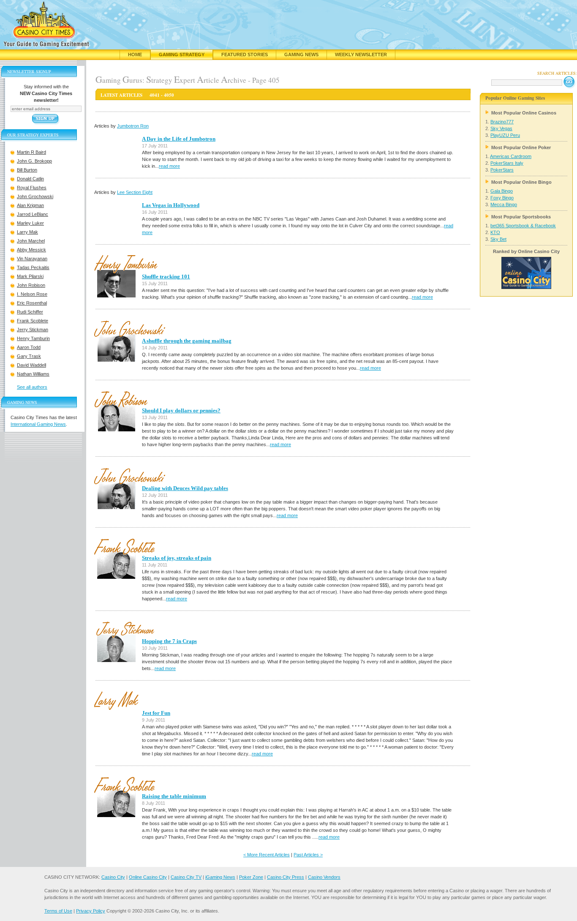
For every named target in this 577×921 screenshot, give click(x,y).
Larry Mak (27, 231)
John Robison (31, 285)
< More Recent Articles (266, 854)
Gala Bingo (501, 190)
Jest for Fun (156, 713)
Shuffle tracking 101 (166, 276)
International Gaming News (38, 424)
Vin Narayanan (32, 258)
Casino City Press (285, 877)
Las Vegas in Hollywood (170, 205)
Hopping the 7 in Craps (169, 641)
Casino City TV (186, 877)
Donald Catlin (30, 178)
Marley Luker (30, 223)
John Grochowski (35, 196)
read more (169, 166)
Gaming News (301, 54)
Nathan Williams (33, 373)
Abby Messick (31, 249)
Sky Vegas (501, 128)
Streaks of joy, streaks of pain (176, 558)
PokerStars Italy (506, 163)
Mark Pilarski (30, 276)
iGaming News (220, 877)
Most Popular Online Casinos (523, 112)
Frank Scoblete (32, 320)
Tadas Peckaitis (33, 267)
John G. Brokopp (34, 160)
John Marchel (31, 240)
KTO (495, 232)
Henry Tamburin (33, 338)
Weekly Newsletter (361, 54)
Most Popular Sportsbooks (521, 216)
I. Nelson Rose (32, 294)
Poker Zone (251, 877)
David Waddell (31, 365)
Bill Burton (27, 169)
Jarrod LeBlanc (32, 214)
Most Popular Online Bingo (521, 182)
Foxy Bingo (502, 197)
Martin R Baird (31, 152)
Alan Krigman (30, 205)
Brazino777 (502, 121)
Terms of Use (58, 910)
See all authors (32, 387)
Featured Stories (244, 54)
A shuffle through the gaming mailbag (186, 341)
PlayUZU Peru (505, 135)
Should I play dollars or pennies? (181, 410)
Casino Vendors (324, 877)
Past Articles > (308, 854)
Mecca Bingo (503, 204)
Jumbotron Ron (133, 125)
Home (135, 54)
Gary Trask (29, 356)
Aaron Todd (29, 347)
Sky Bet (498, 239)
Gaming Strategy (181, 54)
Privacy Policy (90, 910)
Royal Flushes (31, 187)
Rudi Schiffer (30, 311)
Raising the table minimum (174, 796)
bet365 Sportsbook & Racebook (523, 225)
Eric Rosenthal (32, 302)
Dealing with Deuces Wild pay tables (185, 488)
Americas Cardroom (510, 156)
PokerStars (502, 169)
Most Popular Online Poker (521, 147)
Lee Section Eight (134, 192)
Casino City (113, 877)
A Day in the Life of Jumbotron (178, 139)
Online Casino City (148, 877)
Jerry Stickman (32, 329)
